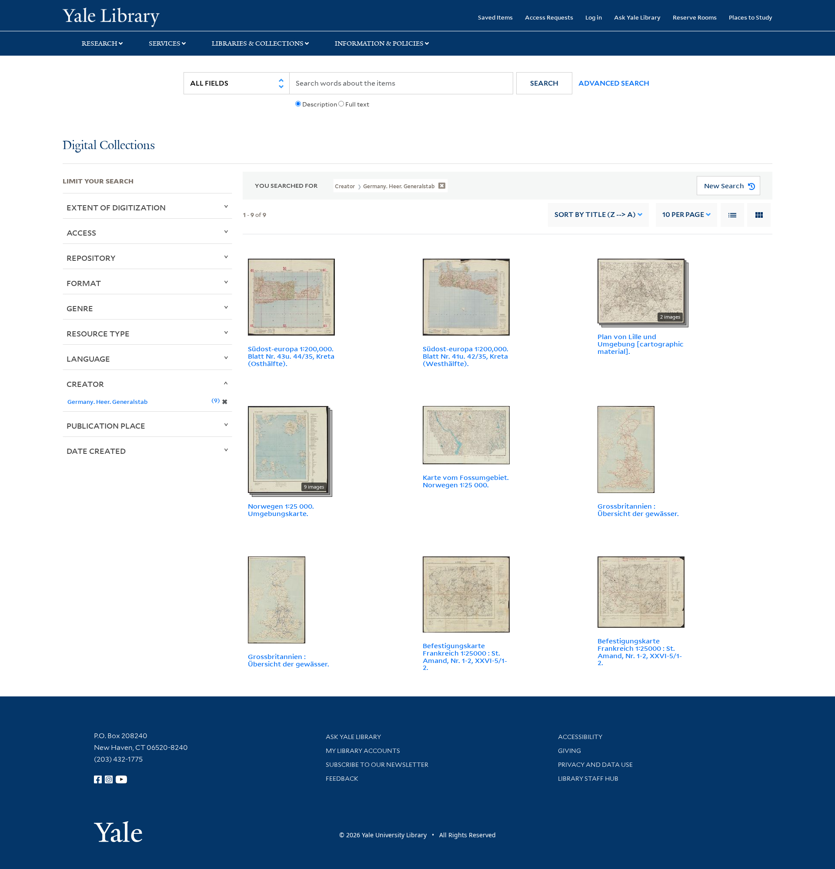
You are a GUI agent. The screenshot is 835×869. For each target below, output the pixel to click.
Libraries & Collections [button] (258, 43)
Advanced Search (613, 83)
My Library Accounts (363, 750)
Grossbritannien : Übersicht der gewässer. (638, 510)
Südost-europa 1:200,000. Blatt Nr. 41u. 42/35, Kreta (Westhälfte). (465, 356)
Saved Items (495, 17)
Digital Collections (109, 146)
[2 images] (641, 290)
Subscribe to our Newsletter (377, 764)
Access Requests (549, 17)
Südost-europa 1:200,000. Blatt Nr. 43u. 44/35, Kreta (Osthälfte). (291, 356)
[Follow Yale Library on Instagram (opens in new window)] (109, 779)
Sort (595, 214)
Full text (357, 104)
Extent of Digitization (116, 207)
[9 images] (288, 449)
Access (81, 232)
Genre (80, 308)
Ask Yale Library (637, 17)
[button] (544, 83)
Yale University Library (116, 16)
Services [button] (164, 43)
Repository (91, 258)
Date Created (96, 451)
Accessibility (580, 736)
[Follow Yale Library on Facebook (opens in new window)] (98, 779)
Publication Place (106, 425)
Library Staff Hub (588, 778)
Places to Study (750, 17)
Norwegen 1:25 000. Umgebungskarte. (281, 510)
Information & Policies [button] (379, 43)
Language (88, 358)
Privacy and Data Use (595, 764)
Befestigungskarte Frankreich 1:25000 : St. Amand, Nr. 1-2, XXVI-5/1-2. (465, 656)
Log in (593, 17)
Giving (569, 750)
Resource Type (98, 333)
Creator (85, 384)
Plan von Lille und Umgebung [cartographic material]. (641, 344)
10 (683, 214)
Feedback (342, 778)
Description (319, 104)
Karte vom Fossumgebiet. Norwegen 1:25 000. (466, 481)
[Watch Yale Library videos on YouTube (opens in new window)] (121, 779)
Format (84, 283)
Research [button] (99, 43)
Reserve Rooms (695, 17)
